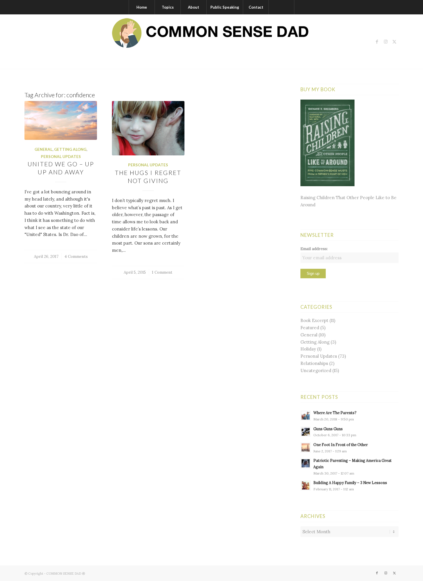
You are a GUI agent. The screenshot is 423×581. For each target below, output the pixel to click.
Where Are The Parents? (335, 412)
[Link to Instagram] (385, 41)
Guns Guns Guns (328, 428)
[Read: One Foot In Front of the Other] (305, 447)
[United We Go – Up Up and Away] (60, 120)
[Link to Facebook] (377, 41)
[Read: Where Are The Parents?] (305, 415)
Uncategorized (315, 370)
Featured (309, 327)
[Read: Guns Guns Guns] (305, 431)
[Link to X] (394, 41)
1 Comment (162, 272)
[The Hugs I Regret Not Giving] (148, 128)
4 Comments (76, 256)
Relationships (314, 363)
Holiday (308, 349)
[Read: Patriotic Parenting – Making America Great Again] (305, 463)
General (43, 149)
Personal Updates (61, 156)
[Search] (281, 7)
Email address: (314, 248)
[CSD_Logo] (211, 41)
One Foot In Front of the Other (340, 444)
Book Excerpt (314, 320)
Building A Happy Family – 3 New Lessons (350, 482)
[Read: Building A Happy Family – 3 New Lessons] (305, 485)
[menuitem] (142, 7)
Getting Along (70, 149)
